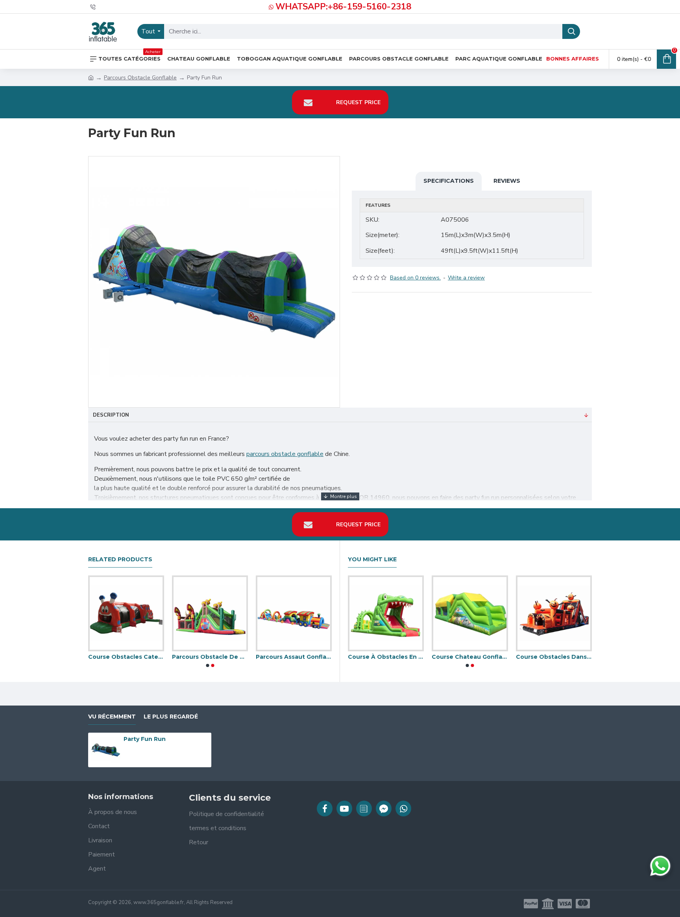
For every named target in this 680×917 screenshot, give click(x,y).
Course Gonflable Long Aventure (551, 656)
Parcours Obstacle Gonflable (140, 77)
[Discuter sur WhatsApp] (660, 866)
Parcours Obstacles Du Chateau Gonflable (123, 656)
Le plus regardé (171, 716)
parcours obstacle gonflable (284, 454)
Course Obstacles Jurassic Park (383, 656)
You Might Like (372, 559)
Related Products (120, 559)
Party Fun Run (145, 738)
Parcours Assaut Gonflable (466, 656)
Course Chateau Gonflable (291, 656)
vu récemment (112, 716)
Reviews (506, 180)
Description (111, 415)
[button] (207, 665)
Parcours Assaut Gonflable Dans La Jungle (207, 656)
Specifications (448, 180)
